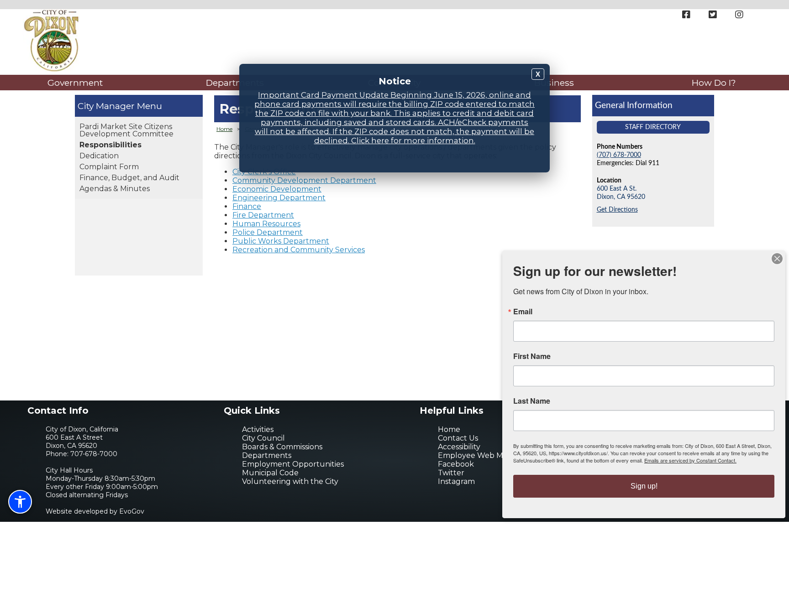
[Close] (777, 258)
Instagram (456, 481)
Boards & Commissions (282, 446)
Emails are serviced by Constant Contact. (690, 460)
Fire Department (263, 215)
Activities (258, 429)
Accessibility (459, 446)
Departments (235, 82)
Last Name (531, 401)
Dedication (99, 155)
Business (554, 82)
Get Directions (617, 209)
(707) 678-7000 (619, 154)
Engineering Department (279, 197)
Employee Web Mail (474, 455)
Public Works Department (280, 241)
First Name (532, 356)
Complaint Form (109, 166)
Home (224, 128)
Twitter (451, 472)
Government (75, 82)
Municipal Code (270, 472)
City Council (263, 438)
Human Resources (266, 223)
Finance (246, 206)
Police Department (267, 232)
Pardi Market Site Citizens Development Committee (126, 130)
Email (522, 311)
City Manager (106, 105)
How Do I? (714, 82)
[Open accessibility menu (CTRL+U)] (20, 502)
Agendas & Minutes (114, 188)
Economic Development (276, 189)
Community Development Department (304, 180)
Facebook (456, 464)
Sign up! (644, 486)
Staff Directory (653, 127)
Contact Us (458, 438)
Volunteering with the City (290, 481)
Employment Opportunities (293, 464)
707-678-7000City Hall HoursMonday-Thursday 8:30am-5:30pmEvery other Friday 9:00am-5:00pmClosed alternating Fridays (102, 474)
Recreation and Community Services (298, 249)
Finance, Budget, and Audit (129, 177)
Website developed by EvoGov (95, 511)
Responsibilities (110, 144)
